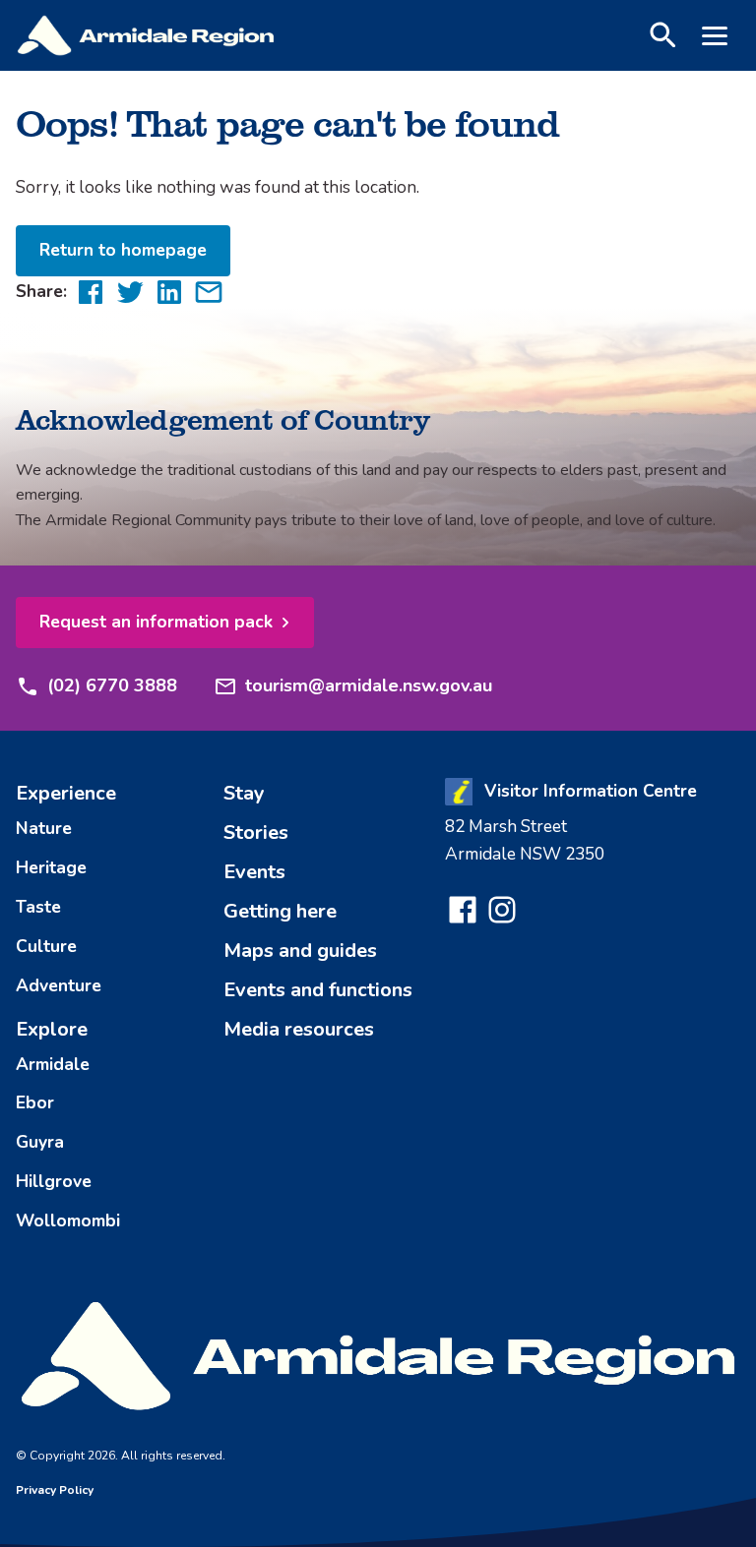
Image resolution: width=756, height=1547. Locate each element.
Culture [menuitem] (46, 946)
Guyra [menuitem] (40, 1142)
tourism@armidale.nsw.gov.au (368, 685)
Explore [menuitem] (52, 1029)
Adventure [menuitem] (58, 985)
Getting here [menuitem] (280, 911)
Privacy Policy (55, 1490)
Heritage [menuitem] (51, 867)
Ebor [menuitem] (35, 1102)
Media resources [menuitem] (298, 1029)
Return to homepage (123, 250)
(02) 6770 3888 (112, 685)
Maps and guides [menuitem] (300, 950)
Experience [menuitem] (66, 793)
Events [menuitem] (254, 872)
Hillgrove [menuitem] (54, 1181)
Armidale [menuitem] (53, 1064)
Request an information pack (156, 621)
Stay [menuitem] (244, 793)
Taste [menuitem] (38, 907)
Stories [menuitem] (255, 832)
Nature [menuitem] (44, 828)
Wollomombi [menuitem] (68, 1220)
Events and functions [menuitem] (317, 990)
